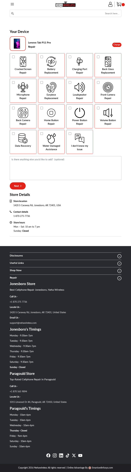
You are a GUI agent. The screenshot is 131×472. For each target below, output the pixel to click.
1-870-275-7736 (21, 216)
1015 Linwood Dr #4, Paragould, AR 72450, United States (38, 402)
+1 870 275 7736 (18, 302)
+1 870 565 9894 (18, 392)
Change (116, 45)
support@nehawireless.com (23, 323)
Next (16, 186)
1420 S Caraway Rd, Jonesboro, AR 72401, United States (38, 312)
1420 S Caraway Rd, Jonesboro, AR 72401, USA (37, 205)
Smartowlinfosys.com (102, 468)
